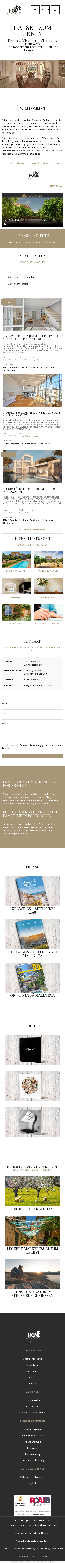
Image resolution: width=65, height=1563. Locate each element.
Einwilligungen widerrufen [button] (51, 1548)
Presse (32, 1383)
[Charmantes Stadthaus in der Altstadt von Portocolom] (32, 406)
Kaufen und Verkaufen (32, 1435)
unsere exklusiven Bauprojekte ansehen (32, 242)
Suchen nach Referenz (18, 283)
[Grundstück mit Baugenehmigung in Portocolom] (32, 482)
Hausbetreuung (32, 1454)
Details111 (32, 333)
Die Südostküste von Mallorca (32, 1412)
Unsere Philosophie (32, 1358)
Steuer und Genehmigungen (32, 1460)
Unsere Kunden (32, 1371)
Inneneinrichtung (32, 1441)
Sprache (45, 9)
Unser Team (32, 1365)
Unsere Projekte (32, 235)
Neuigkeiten (32, 1483)
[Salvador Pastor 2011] (32, 1064)
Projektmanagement (32, 1429)
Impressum (20, 1533)
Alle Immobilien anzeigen (32, 529)
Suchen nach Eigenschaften (21, 277)
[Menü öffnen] (55, 10)
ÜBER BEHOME (56, 186)
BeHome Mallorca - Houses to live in (13, 12)
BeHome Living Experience (33, 1477)
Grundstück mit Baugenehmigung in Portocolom (29, 490)
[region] (32, 74)
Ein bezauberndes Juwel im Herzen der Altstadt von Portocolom (31, 337)
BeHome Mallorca (28, 1556)
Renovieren (32, 1447)
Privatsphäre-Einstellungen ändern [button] (32, 1541)
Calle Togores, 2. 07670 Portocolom (34, 1520)
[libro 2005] (32, 1136)
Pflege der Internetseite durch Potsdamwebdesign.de (32, 1562)
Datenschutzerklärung (30, 745)
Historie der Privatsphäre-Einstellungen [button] (20, 1548)
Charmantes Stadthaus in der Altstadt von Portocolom (31, 414)
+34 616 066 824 (17, 1525)
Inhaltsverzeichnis (32, 1336)
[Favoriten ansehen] (35, 10)
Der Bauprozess (33, 1406)
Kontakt (32, 1377)
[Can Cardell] (32, 1100)
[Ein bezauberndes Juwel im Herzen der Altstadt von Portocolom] (32, 329)
